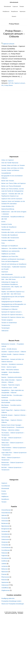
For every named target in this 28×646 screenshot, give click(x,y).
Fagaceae (4, 555)
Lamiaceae (4, 566)
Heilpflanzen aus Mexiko (8, 253)
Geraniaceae (5, 558)
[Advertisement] (14, 108)
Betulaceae (4, 523)
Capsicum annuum (19, 83)
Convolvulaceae (6, 547)
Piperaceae (4, 571)
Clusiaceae (4, 542)
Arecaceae (4, 518)
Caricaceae (4, 536)
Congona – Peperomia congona (10, 385)
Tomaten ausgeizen (7, 320)
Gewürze (4, 494)
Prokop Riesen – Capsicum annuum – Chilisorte (14, 34)
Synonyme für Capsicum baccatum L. (12, 314)
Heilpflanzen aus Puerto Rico (9, 256)
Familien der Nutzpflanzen (8, 227)
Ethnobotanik (14, 2)
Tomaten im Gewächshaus (9, 322)
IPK (2, 85)
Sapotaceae (4, 582)
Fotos (3, 243)
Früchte (3, 491)
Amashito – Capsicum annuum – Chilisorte (13, 351)
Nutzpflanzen (5, 499)
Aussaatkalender (6, 173)
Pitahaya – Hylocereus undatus (10, 430)
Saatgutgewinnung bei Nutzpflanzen (11, 301)
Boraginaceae (5, 528)
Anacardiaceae (5, 512)
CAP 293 (10, 83)
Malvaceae (4, 569)
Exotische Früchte (6, 224)
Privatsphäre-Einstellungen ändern (11, 601)
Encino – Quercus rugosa (8, 367)
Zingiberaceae (5, 590)
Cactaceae (4, 531)
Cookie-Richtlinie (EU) (7, 206)
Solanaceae (4, 585)
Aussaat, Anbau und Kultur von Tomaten (13, 165)
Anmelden (20, 613)
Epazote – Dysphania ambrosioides (11, 377)
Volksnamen (4, 330)
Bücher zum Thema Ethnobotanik (11, 186)
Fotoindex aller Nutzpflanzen (9, 235)
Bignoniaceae (5, 526)
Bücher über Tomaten (7, 180)
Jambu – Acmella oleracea (9, 349)
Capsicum (10, 81)
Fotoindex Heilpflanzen (8, 240)
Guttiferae (4, 561)
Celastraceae (5, 539)
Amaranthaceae (6, 510)
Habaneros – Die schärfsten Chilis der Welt (13, 248)
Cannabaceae (5, 534)
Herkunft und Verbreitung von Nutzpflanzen (13, 264)
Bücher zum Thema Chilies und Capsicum (13, 183)
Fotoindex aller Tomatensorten (10, 237)
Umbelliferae (5, 587)
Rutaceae (4, 579)
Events (3, 221)
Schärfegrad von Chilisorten (9, 309)
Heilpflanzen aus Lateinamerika (10, 251)
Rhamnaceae (5, 577)
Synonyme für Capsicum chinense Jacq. (13, 317)
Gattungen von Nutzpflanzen (9, 245)
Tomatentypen (5, 328)
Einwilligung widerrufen (8, 598)
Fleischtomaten (5, 229)
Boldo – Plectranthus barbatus (10, 369)
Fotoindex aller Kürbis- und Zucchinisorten (13, 232)
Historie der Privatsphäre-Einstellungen (12, 603)
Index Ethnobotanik (7, 274)
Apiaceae (4, 515)
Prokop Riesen (8, 85)
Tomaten (3, 502)
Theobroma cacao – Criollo (9, 387)
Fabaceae (4, 553)
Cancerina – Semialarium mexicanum (12, 364)
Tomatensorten (5, 325)
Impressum (4, 271)
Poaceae (4, 574)
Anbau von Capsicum (7, 160)
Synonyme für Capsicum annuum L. (11, 312)
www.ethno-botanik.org (11, 613)
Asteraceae (4, 520)
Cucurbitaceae (5, 485)
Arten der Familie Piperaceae (9, 162)
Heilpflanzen (4, 496)
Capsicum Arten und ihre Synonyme (11, 198)
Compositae (4, 545)
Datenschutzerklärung (7, 209)
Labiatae (3, 563)
